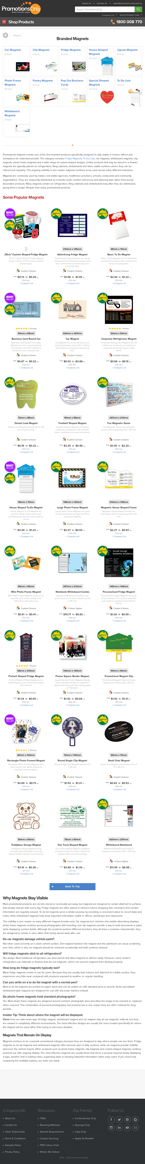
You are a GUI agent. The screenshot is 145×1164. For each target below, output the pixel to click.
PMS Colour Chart (49, 1145)
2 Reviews (32, 328)
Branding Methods (50, 1125)
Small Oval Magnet (119, 760)
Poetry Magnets (43, 81)
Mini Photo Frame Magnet (26, 592)
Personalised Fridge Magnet (119, 592)
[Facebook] (111, 1119)
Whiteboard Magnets (12, 113)
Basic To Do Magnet (119, 254)
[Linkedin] (119, 1127)
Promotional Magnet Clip (119, 676)
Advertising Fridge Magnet (72, 254)
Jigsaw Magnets (127, 50)
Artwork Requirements (52, 1131)
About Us (86, 3)
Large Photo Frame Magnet (72, 507)
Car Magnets (13, 50)
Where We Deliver (49, 1151)
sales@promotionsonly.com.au (127, 3)
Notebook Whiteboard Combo (72, 592)
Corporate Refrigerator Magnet (119, 339)
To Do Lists (124, 81)
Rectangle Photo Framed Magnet (26, 760)
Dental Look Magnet (26, 423)
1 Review (125, 328)
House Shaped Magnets (98, 52)
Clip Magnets (41, 50)
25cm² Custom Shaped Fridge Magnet (26, 254)
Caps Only (80, 1131)
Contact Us (102, 3)
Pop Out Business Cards (72, 83)
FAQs (43, 1118)
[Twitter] (119, 1119)
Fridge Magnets (71, 50)
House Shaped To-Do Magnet (26, 507)
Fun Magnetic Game (118, 423)
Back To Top (72, 886)
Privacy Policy (12, 1151)
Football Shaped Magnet (72, 423)
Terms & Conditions (15, 1138)
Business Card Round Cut (26, 339)
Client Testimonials (15, 1131)
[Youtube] (127, 1127)
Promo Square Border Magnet (72, 676)
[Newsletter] (135, 1127)
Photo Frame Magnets (13, 83)
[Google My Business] (135, 1119)
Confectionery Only (85, 1118)
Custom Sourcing (49, 1138)
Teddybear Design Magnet (26, 845)
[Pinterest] (127, 1119)
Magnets (17, 35)
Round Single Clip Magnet (72, 760)
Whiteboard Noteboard (119, 845)
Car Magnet (72, 339)
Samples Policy (13, 1145)
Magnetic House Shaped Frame (119, 507)
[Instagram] (111, 1127)
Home (5, 35)
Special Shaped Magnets (99, 83)
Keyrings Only (82, 1125)
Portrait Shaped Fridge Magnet (26, 676)
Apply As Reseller (84, 1138)
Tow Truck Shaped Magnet (72, 845)
